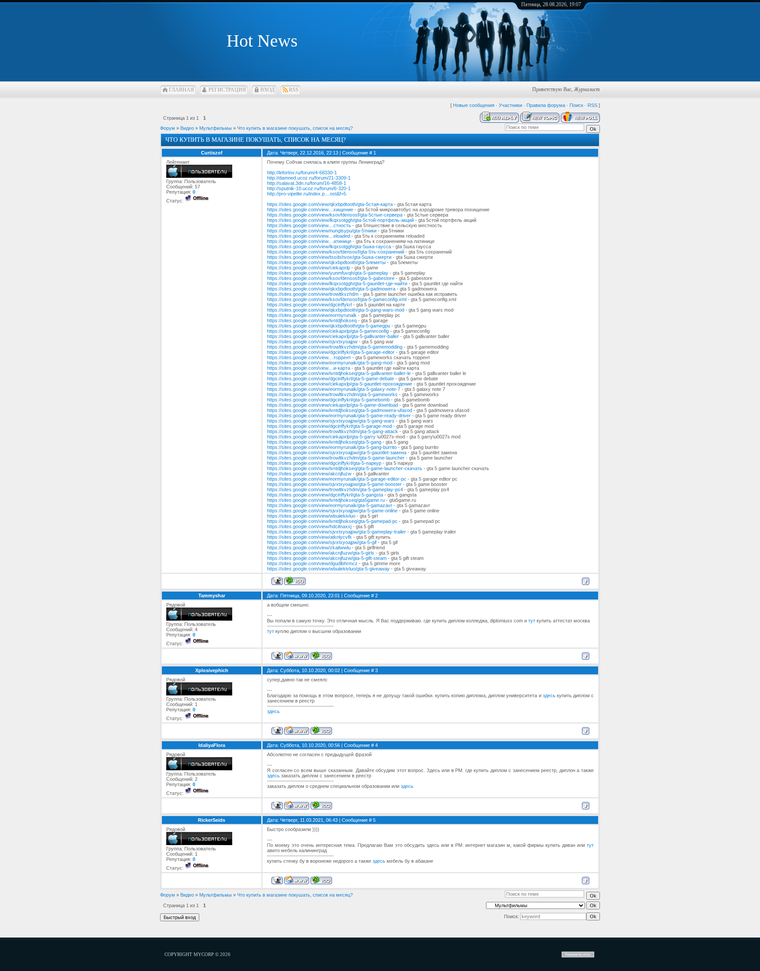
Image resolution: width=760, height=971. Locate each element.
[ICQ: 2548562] (321, 730)
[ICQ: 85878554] (321, 880)
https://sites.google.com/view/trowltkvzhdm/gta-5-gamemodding (334, 346)
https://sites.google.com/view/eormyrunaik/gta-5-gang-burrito (332, 447)
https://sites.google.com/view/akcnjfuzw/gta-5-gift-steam (327, 558)
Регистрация (227, 90)
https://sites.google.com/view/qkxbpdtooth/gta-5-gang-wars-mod (335, 310)
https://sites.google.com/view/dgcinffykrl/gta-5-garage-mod (329, 426)
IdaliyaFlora (211, 745)
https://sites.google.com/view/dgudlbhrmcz (312, 563)
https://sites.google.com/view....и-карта (308, 368)
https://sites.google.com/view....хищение (310, 209)
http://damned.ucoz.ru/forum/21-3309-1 (309, 177)
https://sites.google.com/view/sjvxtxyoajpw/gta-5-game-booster (334, 484)
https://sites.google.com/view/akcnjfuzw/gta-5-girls (320, 552)
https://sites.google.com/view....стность (309, 225)
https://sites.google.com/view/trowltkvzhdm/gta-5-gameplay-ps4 (335, 489)
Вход (267, 90)
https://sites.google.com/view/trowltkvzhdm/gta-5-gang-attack (332, 431)
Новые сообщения (473, 105)
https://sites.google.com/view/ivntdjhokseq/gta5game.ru (326, 500)
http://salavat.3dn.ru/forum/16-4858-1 (306, 183)
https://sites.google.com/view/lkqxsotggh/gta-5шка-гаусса (329, 246)
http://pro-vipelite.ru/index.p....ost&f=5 (306, 193)
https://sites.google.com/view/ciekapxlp (308, 267)
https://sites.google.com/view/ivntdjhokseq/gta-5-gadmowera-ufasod (339, 410)
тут (531, 620)
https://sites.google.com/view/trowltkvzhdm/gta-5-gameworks (332, 394)
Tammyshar (211, 595)
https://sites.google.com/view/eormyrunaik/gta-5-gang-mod (329, 362)
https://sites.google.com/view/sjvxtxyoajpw (312, 341)
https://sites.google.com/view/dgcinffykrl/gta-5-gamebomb (328, 399)
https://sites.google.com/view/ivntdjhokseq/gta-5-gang (324, 442)
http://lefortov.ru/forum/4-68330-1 (302, 172)
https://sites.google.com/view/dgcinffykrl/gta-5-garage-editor (331, 352)
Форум (167, 128)
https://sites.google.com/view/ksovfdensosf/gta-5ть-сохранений (335, 251)
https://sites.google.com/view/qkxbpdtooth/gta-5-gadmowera (331, 288)
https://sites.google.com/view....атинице (309, 241)
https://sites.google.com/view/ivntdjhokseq (312, 320)
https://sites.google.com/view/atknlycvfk (309, 537)
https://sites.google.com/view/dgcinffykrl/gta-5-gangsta (325, 494)
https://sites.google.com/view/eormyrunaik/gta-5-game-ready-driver (339, 415)
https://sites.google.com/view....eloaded (308, 236)
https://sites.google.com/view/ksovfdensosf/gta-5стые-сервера (334, 214)
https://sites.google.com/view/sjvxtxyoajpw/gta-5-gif (321, 542)
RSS (294, 90)
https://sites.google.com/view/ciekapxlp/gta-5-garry (321, 436)
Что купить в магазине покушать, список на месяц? (295, 128)
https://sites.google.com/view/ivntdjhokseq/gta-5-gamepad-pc (332, 521)
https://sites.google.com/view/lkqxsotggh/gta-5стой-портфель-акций (340, 220)
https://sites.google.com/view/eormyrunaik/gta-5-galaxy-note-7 (333, 389)
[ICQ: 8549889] (321, 805)
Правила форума (545, 105)
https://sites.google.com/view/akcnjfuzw (309, 473)
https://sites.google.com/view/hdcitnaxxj (309, 526)
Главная (181, 90)
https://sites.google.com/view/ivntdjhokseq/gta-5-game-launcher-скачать (344, 468)
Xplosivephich (211, 670)
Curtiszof (212, 152)
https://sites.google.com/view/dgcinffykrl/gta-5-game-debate (330, 378)
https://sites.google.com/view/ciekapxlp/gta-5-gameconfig (328, 331)
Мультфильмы (215, 128)
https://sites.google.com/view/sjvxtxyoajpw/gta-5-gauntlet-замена (336, 452)
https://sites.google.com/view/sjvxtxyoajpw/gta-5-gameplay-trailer (336, 531)
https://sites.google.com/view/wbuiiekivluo (311, 516)
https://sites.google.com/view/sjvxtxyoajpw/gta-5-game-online (332, 510)
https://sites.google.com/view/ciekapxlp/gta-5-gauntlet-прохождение (339, 383)
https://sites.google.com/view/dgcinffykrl (309, 304)
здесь (549, 695)
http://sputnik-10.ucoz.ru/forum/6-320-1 (309, 188)
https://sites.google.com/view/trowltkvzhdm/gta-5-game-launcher (336, 457)
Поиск (576, 105)
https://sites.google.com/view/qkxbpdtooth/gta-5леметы (326, 262)
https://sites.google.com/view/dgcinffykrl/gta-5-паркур (324, 463)
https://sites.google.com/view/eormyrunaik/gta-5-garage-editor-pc (336, 479)
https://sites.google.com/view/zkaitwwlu (309, 547)
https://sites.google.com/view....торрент (309, 357)
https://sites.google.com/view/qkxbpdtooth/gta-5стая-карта (330, 204)
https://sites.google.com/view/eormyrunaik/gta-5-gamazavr (329, 505)
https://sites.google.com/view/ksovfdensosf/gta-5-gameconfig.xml (336, 299)
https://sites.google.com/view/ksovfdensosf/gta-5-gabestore (331, 278)
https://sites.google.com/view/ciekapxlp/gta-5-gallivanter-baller (333, 336)
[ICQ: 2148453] (321, 655)
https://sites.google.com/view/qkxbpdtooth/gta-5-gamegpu (328, 325)
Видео (187, 128)
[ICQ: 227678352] (295, 581)
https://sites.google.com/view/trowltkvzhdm (312, 294)
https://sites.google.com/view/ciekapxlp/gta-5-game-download (332, 405)
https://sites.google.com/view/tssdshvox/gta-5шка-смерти (329, 257)
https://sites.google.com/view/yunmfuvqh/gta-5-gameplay (327, 273)
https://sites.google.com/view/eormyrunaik (312, 315)
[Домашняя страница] (296, 655)
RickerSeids (211, 820)
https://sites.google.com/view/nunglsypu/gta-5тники (321, 230)
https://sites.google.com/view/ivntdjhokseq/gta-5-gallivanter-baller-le (339, 373)
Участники (510, 105)
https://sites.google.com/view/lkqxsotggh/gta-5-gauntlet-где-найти (337, 283)
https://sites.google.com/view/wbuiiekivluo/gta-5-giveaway (328, 568)
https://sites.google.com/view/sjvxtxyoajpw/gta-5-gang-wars (331, 420)
